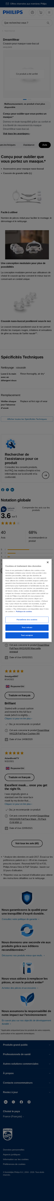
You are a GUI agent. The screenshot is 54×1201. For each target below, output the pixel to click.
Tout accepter (27, 635)
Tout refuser (27, 627)
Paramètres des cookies (27, 620)
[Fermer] (47, 562)
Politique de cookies (24, 611)
